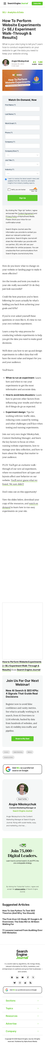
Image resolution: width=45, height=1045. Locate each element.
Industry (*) (9, 169)
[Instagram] (20, 983)
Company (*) (10, 142)
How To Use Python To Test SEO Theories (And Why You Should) (18, 911)
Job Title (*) (9, 160)
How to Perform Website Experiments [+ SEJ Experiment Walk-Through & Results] (21, 665)
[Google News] (12, 977)
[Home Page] (18, 3)
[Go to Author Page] (5, 62)
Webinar (30, 752)
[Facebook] (28, 977)
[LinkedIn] (17, 977)
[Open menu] (4, 3)
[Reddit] (25, 983)
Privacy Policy (11, 216)
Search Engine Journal (28, 669)
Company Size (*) (12, 151)
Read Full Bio (22, 799)
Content (6, 752)
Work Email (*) (10, 123)
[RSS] (30, 983)
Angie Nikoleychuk (20, 61)
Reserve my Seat (22, 739)
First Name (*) (10, 105)
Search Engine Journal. (26, 1039)
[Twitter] (33, 977)
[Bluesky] (14, 983)
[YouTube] (22, 977)
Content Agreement (26, 213)
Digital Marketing (18, 752)
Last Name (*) (10, 114)
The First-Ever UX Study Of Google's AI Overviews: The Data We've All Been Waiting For (22, 921)
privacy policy (20, 889)
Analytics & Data (8, 757)
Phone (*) (9, 132)
